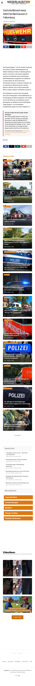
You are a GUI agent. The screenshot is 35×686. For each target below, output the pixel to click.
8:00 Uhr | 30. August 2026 (14, 456)
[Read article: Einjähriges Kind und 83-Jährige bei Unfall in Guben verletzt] (17, 374)
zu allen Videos (17, 617)
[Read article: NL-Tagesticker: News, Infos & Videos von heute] (17, 169)
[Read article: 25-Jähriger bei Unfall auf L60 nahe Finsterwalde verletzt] (17, 329)
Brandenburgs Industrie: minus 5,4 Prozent (17, 471)
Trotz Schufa (13, 670)
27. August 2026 (9, 315)
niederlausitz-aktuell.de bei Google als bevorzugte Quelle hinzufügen (17, 132)
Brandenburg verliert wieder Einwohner (16, 459)
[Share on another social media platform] (29, 46)
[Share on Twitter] (12, 46)
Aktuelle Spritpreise (13, 518)
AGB (31, 661)
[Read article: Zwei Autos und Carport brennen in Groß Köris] (17, 192)
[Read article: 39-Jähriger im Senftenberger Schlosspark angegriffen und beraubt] (17, 397)
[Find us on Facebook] (14, 675)
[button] (17, 568)
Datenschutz (25, 661)
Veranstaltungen (11, 502)
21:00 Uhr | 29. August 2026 (14, 473)
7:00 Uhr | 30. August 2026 (14, 468)
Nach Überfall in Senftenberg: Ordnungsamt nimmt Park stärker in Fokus (16, 242)
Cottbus (6, 274)
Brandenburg (8, 161)
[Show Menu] (2, 3)
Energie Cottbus (11, 513)
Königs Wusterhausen (11, 343)
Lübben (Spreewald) (10, 252)
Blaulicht (7, 183)
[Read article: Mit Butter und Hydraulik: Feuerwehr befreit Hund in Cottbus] (17, 420)
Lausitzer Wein (20, 670)
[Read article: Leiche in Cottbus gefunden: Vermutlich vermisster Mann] (17, 283)
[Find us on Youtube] (19, 675)
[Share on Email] (23, 46)
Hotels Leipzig (22, 672)
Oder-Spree (7, 297)
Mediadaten (18, 661)
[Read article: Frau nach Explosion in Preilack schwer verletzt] (17, 215)
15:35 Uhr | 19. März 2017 (9, 21)
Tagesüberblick (11, 497)
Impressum (10, 661)
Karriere (4, 661)
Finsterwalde (8, 320)
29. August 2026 (9, 201)
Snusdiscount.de (14, 672)
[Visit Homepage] (18, 2)
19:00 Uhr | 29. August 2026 (14, 479)
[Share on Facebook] (6, 46)
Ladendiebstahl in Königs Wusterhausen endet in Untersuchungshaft (13, 356)
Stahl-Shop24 (27, 670)
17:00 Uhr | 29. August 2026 (14, 484)
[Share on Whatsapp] (18, 46)
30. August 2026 (9, 178)
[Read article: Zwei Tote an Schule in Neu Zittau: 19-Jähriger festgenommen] (17, 306)
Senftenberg (8, 229)
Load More (17, 435)
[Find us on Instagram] (16, 675)
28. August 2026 (9, 246)
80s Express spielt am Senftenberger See (17, 483)
